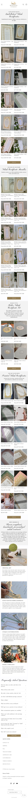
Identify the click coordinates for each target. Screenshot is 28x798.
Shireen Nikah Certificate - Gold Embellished (20, 42)
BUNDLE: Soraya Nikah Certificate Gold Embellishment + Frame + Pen (7, 195)
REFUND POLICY (6, 764)
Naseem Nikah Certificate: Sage (7, 487)
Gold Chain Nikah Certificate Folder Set (6, 361)
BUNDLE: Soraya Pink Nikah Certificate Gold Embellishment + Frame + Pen (20, 219)
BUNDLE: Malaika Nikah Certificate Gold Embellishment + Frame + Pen (7, 219)
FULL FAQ (14, 735)
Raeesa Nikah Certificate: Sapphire (19, 444)
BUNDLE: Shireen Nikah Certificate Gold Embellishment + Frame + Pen (20, 195)
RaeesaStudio (15, 797)
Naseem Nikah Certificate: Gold (20, 466)
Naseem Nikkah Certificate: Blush (19, 488)
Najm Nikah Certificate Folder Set (7, 339)
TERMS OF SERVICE (7, 761)
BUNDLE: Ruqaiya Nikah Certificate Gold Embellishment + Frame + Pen (7, 290)
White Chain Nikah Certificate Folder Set (20, 361)
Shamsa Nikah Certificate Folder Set (20, 339)
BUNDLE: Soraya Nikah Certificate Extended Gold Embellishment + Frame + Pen (7, 243)
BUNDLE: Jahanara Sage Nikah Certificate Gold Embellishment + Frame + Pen (20, 266)
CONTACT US (6, 743)
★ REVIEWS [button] (27, 400)
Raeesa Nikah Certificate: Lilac (7, 443)
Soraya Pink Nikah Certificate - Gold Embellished (7, 110)
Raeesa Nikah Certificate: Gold (20, 422)
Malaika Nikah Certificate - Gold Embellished (7, 65)
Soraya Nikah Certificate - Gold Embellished (7, 42)
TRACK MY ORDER (7, 752)
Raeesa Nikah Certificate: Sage (7, 422)
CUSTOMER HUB (6, 758)
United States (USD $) (13, 792)
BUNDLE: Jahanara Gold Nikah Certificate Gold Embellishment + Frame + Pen (20, 243)
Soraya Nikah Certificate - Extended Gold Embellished (6, 155)
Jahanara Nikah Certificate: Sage (7, 400)
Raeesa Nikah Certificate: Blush (7, 466)
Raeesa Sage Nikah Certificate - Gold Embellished (20, 110)
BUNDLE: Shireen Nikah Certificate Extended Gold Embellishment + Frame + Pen (7, 266)
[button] (1, 4)
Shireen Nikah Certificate (19, 400)
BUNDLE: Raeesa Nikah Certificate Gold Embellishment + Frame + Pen (20, 290)
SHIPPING (5, 746)
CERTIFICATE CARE (7, 755)
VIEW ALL (14, 162)
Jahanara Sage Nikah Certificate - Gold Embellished (20, 132)
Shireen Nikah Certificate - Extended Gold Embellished (6, 132)
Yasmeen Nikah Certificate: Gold (20, 510)
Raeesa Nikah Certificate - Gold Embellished (20, 87)
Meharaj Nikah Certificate (6, 510)
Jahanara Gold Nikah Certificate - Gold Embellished (7, 87)
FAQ (4, 749)
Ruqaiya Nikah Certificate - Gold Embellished (20, 65)
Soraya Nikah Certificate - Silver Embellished (20, 155)
